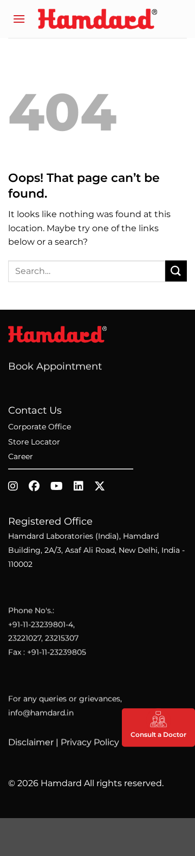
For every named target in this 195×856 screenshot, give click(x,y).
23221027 (24, 638)
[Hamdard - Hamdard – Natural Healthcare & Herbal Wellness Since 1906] (97, 18)
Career (20, 456)
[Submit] (176, 271)
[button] (18, 18)
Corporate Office (39, 427)
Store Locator (34, 441)
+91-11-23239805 (56, 652)
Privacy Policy (90, 742)
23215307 (62, 638)
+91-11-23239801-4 (40, 624)
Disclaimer (31, 742)
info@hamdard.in (41, 712)
